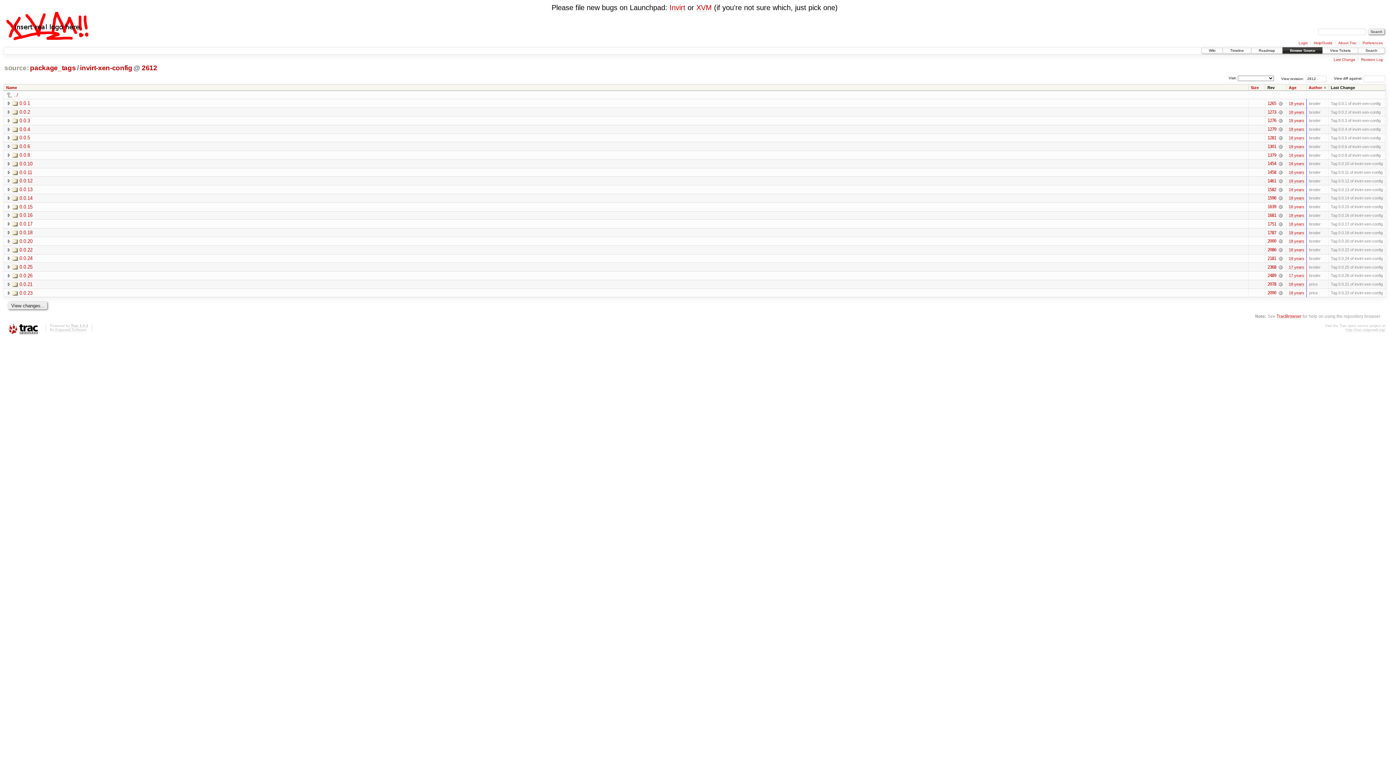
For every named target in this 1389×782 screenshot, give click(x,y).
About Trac (1347, 43)
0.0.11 (26, 172)
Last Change (1344, 60)
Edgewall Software (70, 330)
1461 (1271, 181)
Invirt (677, 8)
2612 (149, 68)
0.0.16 (26, 215)
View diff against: (1349, 78)
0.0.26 (26, 275)
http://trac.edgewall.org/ (1365, 330)
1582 (1271, 189)
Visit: (1233, 78)
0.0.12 (26, 181)
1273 (1271, 112)
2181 (1271, 258)
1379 (1271, 155)
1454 (1271, 163)
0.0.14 (26, 198)
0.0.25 (26, 267)
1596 (1271, 198)
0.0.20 (26, 241)
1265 (1271, 103)
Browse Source (1302, 50)
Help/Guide (1323, 43)
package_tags (53, 68)
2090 (1271, 292)
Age (1292, 87)
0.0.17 (26, 224)
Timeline (1237, 50)
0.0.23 (26, 293)
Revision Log (1372, 60)
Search (1371, 50)
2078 (1271, 284)
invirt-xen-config (106, 68)
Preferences (1373, 43)
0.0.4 (25, 129)
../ (16, 95)
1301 (1271, 146)
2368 (1271, 267)
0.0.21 (26, 284)
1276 (1271, 120)
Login (1303, 43)
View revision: (1292, 78)
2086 (1271, 249)
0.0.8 (25, 155)
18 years (1296, 103)
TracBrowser (1289, 316)
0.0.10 (26, 164)
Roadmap (1267, 50)
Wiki (1212, 50)
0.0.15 (26, 207)
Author (1315, 87)
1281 (1271, 137)
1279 (1271, 129)
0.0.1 (25, 103)
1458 (1271, 172)
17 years (1296, 267)
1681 (1271, 215)
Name (11, 87)
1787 (1271, 232)
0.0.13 (26, 189)
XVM (704, 8)
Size (1255, 87)
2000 (1271, 241)
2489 (1271, 275)
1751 (1271, 224)
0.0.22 (26, 250)
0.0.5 (25, 137)
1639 (1271, 206)
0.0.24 (26, 258)
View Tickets (1340, 50)
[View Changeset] (1281, 103)
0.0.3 (25, 120)
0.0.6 (25, 146)
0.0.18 (26, 232)
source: (16, 68)
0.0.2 (25, 112)
